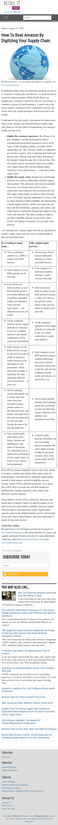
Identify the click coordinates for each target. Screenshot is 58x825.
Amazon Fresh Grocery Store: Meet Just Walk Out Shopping (29, 729)
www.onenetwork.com (11, 542)
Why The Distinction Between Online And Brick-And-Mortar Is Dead (37, 594)
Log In (7, 11)
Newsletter (6, 757)
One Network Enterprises (12, 532)
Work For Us (7, 805)
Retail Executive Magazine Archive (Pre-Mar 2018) (23, 791)
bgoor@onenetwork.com (31, 539)
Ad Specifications (9, 767)
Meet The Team (8, 808)
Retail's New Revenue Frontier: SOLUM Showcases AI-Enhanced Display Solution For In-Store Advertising (27, 736)
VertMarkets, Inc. (26, 816)
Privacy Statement (16, 818)
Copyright (6, 816)
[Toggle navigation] (6, 17)
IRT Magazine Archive (11, 788)
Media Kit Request (9, 770)
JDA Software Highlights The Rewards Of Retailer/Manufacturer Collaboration (21, 722)
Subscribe (16, 11)
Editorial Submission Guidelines (15, 784)
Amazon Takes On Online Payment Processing (23, 697)
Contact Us (6, 802)
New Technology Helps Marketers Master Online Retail (27, 702)
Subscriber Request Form (33, 818)
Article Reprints (8, 781)
